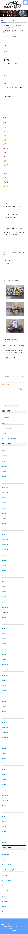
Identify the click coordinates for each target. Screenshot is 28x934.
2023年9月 (5, 617)
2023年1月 (5, 659)
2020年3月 (5, 837)
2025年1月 (5, 534)
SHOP (5, 922)
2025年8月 (5, 503)
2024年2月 (5, 591)
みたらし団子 (10, 376)
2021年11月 (5, 732)
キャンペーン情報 (6, 880)
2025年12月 (5, 482)
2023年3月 (5, 649)
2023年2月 (5, 654)
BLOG (14, 922)
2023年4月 (5, 643)
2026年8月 (5, 450)
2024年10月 (5, 550)
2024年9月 (5, 555)
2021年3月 (5, 774)
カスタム (4, 875)
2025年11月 (5, 487)
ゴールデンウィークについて (9, 438)
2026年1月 (5, 476)
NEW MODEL (5, 854)
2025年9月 (5, 497)
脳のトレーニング (7, 20)
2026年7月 (5, 456)
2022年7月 (5, 690)
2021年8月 (5, 748)
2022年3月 (5, 711)
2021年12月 (5, 727)
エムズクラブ (18, 376)
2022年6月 (5, 696)
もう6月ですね (5, 433)
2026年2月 (5, 471)
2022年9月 (5, 680)
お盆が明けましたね (7, 417)
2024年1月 (5, 596)
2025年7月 (5, 508)
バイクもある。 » (21, 389)
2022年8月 (5, 685)
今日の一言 (5, 890)
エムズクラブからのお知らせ (9, 870)
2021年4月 (5, 769)
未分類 (4, 906)
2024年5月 (5, 576)
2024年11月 (5, 544)
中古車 (4, 885)
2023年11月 (5, 607)
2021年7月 (5, 753)
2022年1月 (5, 722)
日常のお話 (10, 27)
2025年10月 (5, 492)
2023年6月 (5, 633)
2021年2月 (5, 779)
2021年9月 (5, 743)
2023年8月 (5, 623)
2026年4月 (5, 466)
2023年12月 (5, 602)
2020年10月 (5, 800)
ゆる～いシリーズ (6, 864)
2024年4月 (5, 581)
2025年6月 (5, 513)
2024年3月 (5, 586)
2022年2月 (5, 717)
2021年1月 (5, 784)
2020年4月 (5, 831)
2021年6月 (5, 758)
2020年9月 (5, 805)
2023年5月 (5, 638)
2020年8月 (5, 811)
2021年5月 (5, 764)
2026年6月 (5, 461)
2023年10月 (5, 612)
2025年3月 (5, 529)
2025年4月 (5, 523)
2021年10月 (5, 737)
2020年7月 (5, 816)
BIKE (10, 922)
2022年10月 (5, 675)
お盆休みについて (6, 423)
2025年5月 (5, 518)
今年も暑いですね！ (7, 428)
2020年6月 (5, 821)
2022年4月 (5, 706)
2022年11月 (5, 670)
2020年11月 (5, 795)
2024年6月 (5, 570)
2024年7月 (5, 565)
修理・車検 (5, 896)
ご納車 (4, 859)
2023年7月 (5, 628)
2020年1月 (5, 842)
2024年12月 (5, 539)
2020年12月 (5, 790)
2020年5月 (5, 826)
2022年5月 (5, 701)
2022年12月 (5, 664)
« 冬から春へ (5, 384)
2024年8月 (5, 560)
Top (1, 922)
